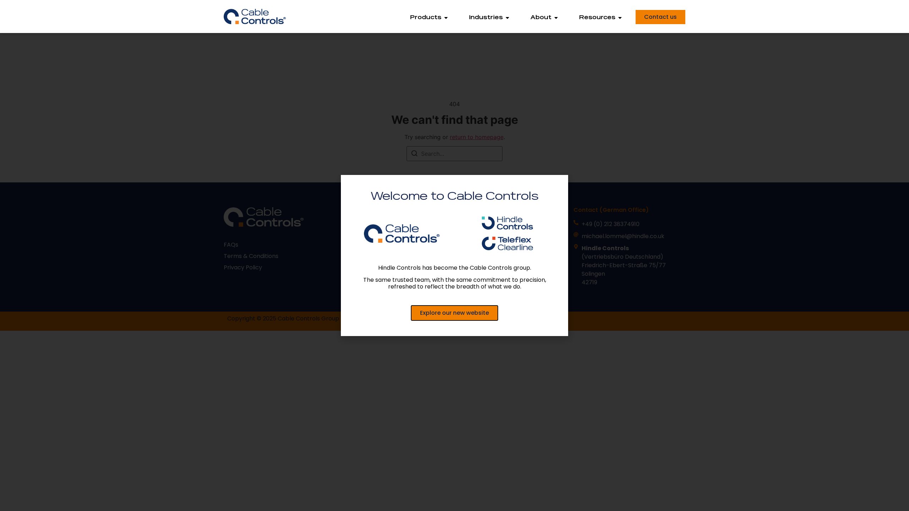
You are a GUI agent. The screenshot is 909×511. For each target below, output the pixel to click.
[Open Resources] (620, 17)
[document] (454, 255)
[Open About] (556, 17)
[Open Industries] (507, 17)
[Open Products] (446, 17)
